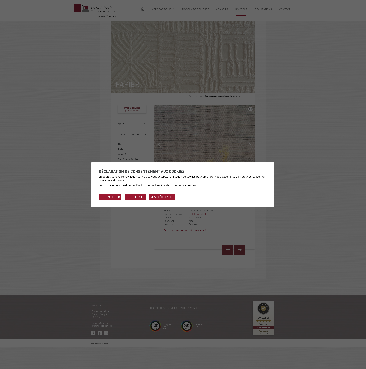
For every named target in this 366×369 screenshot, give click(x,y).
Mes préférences (162, 197)
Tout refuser (135, 197)
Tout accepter (110, 197)
